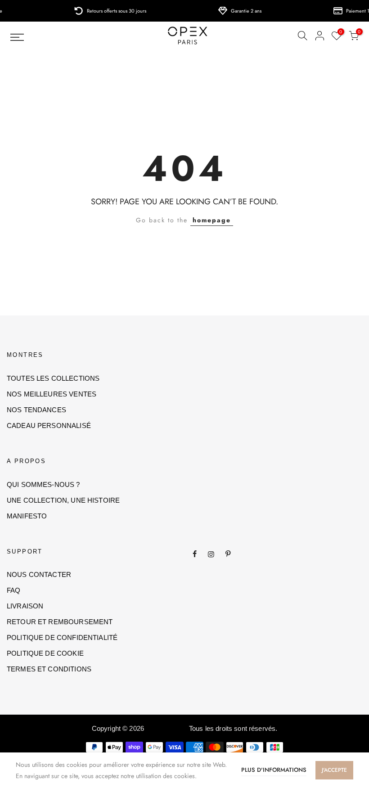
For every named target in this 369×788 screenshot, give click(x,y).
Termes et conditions (49, 669)
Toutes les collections (53, 378)
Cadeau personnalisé (49, 425)
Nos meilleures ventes (51, 394)
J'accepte (334, 770)
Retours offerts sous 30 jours (109, 10)
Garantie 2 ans (239, 10)
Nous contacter (39, 574)
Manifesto (27, 516)
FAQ (13, 590)
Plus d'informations (273, 769)
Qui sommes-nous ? (43, 484)
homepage (212, 220)
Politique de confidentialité (62, 637)
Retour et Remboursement (59, 622)
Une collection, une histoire (63, 500)
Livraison (25, 606)
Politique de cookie (45, 653)
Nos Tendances (36, 410)
